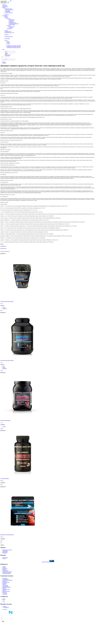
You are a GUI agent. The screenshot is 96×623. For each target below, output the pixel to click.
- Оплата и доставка (8, 12)
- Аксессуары (7, 10)
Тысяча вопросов (8, 31)
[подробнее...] (22, 299)
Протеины (5, 592)
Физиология (9, 28)
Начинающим (12, 19)
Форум (6, 40)
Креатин (4, 588)
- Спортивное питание (9, 9)
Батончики (5, 581)
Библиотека (5, 15)
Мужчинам (11, 20)
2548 (1, 428)
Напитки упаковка (6, 591)
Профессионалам (12, 22)
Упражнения (5, 550)
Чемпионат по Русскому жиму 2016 (14, 46)
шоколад (2, 305)
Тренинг (8, 18)
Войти (6, 53)
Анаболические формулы (7, 580)
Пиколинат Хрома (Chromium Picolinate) (7, 534)
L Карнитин (5, 578)
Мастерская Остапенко (7, 572)
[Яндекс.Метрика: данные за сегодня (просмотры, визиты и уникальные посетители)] (45, 561)
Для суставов (5, 585)
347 (1, 540)
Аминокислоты (6, 579)
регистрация (7, 55)
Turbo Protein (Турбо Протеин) (5, 420)
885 (1, 310)
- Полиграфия (7, 11)
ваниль (4, 307)
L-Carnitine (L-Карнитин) (4, 478)
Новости (6, 16)
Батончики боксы (6, 582)
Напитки (4, 590)
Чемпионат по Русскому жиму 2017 (14, 47)
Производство (5, 6)
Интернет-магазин (8, 8)
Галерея (8, 43)
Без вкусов (3, 482)
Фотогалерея (7, 38)
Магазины (7, 14)
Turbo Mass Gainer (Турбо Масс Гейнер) (6, 301)
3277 (1, 370)
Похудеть (11, 27)
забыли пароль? (8, 54)
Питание (4, 4)
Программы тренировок (13, 23)
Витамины (5, 583)
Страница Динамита (6, 573)
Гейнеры (4, 584)
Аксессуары (5, 5)
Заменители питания (7, 587)
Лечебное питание (6, 589)
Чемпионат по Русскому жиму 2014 (14, 45)
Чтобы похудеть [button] (3, 248)
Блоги (8, 42)
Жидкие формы (6, 586)
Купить (4, 7)
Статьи (6, 17)
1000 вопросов (5, 570)
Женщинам (11, 21)
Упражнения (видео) (9, 36)
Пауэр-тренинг (12, 24)
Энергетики (5, 594)
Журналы (6, 34)
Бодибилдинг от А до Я (9, 32)
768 (1, 484)
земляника (5, 308)
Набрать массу (12, 26)
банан (4, 366)
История (6, 30)
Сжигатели (5, 593)
